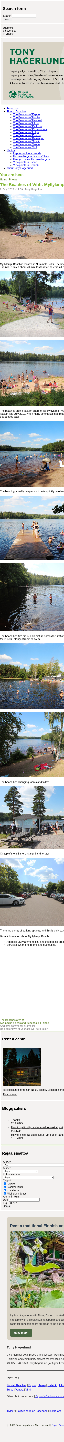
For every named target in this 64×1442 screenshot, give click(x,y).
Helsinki (52, 1385)
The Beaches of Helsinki (27, 120)
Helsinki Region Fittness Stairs (31, 156)
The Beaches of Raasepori (28, 138)
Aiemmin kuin (11, 1196)
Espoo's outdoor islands (27, 153)
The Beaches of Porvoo (27, 135)
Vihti (28, 1389)
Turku (10, 1389)
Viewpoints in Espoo (25, 162)
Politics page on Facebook (31, 1411)
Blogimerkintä (15, 1187)
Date (6, 1199)
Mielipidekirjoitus (17, 1193)
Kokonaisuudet (12, 1174)
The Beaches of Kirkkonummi (30, 129)
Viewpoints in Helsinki (26, 165)
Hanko (42, 1385)
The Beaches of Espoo (26, 114)
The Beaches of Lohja (26, 132)
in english (8, 33)
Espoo (32, 1385)
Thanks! (16, 1120)
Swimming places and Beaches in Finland (24, 1023)
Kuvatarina (13, 1190)
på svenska (9, 30)
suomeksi (8, 27)
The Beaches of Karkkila (27, 126)
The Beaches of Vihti (25, 147)
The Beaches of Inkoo (26, 123)
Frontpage (13, 108)
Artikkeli (11, 1183)
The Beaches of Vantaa (26, 144)
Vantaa (19, 1389)
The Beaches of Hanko (26, 117)
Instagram (55, 1411)
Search (7, 15)
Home (3, 179)
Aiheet (7, 1162)
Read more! (10, 1094)
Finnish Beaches (16, 111)
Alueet (7, 1168)
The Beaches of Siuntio (26, 141)
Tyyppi (7, 1180)
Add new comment (11, 1026)
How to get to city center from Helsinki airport (37, 1127)
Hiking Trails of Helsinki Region (31, 159)
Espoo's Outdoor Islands (49, 1396)
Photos (11, 150)
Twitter (10, 1411)
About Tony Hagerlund (20, 168)
